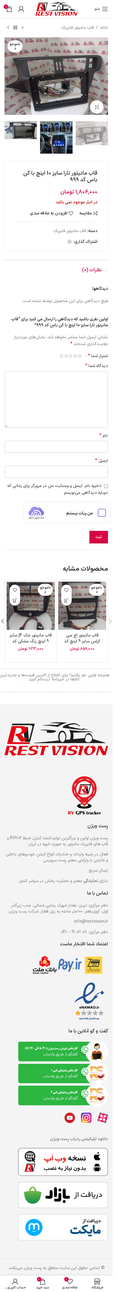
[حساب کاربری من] (21, 9)
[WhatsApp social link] (69, 237)
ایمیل (101, 456)
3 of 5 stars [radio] (70, 351)
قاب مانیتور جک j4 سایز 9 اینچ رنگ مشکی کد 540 (31, 636)
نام (103, 431)
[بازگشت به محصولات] (15, 27)
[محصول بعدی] (8, 27)
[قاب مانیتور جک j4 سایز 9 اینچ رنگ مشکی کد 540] (31, 601)
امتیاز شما (98, 351)
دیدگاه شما (96, 361)
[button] (102, 76)
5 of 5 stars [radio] (61, 351)
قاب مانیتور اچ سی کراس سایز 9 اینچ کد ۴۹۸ (82, 636)
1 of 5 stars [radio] (79, 351)
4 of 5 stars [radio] (66, 351)
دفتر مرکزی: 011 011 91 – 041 (84, 928)
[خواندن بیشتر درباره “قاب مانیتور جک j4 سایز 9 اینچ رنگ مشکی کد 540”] (15, 595)
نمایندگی (90, 877)
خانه (104, 28)
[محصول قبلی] (22, 27)
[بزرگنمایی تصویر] (97, 103)
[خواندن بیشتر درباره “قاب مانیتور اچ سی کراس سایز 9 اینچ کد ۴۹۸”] (66, 595)
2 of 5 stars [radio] (75, 351)
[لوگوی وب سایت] (56, 9)
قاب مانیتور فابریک (77, 28)
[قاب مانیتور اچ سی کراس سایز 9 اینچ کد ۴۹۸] (82, 601)
